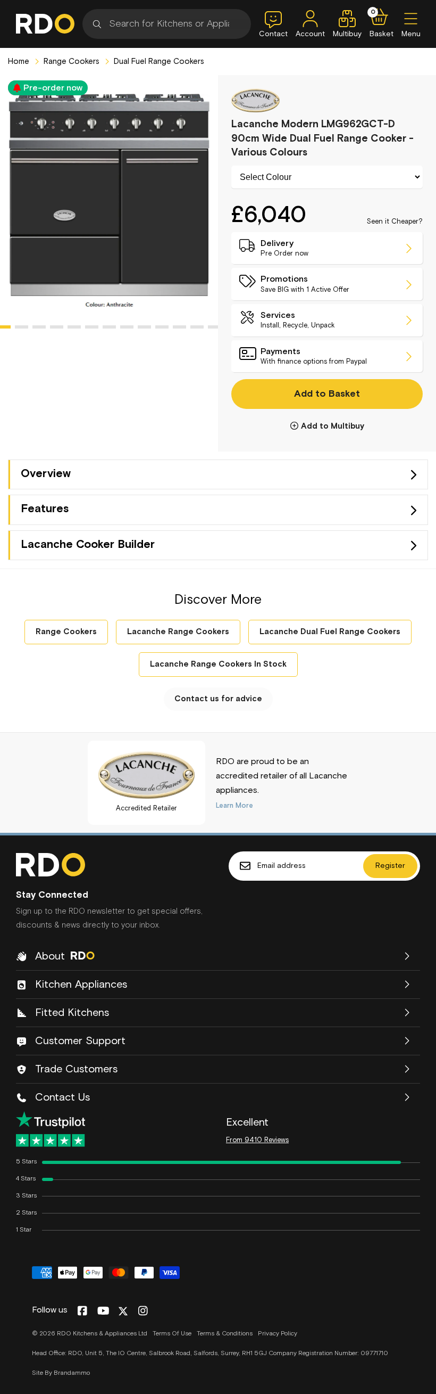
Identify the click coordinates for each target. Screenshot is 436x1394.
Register (390, 866)
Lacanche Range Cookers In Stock (218, 664)
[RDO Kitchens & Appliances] (45, 24)
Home (18, 61)
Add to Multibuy (332, 426)
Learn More (234, 805)
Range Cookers (70, 61)
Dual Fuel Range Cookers (158, 61)
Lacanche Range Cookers (178, 632)
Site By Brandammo (61, 1373)
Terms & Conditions (225, 1334)
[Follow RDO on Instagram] (142, 1311)
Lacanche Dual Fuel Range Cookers (329, 632)
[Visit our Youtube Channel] (103, 1311)
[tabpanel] (109, 200)
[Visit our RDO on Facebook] (82, 1311)
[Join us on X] (123, 1311)
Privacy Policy (277, 1334)
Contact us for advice (218, 699)
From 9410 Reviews (257, 1140)
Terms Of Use (172, 1334)
